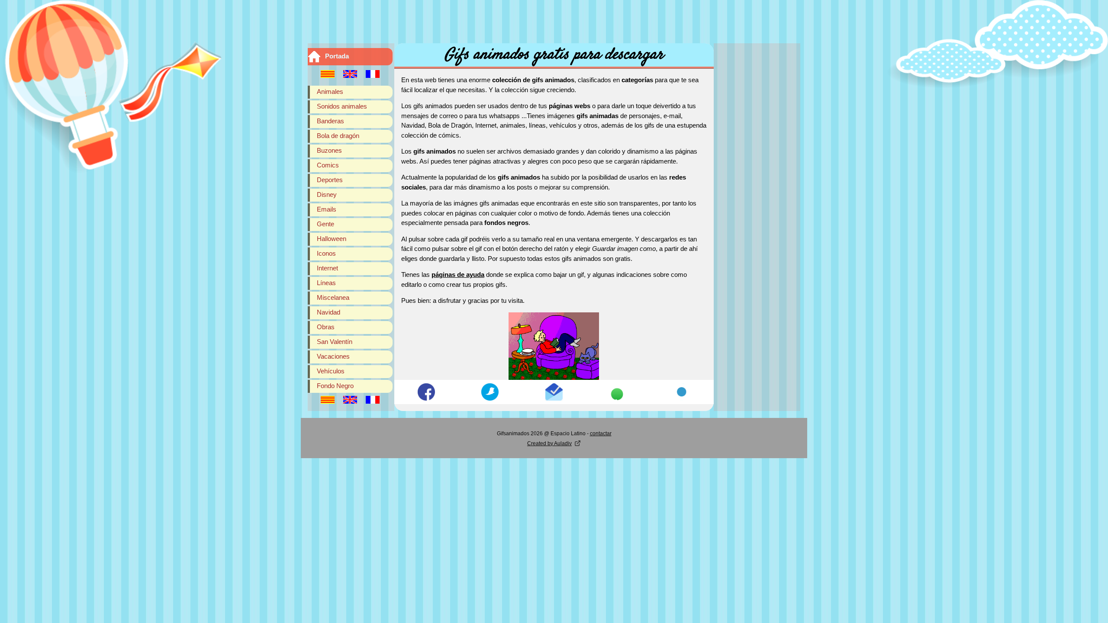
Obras (326, 327)
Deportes (330, 179)
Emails (326, 209)
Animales (330, 91)
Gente (325, 224)
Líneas (326, 282)
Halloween (331, 238)
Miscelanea (333, 297)
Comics (328, 165)
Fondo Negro (335, 385)
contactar (601, 433)
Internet (327, 268)
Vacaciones (333, 356)
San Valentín (334, 341)
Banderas (330, 121)
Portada (337, 56)
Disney (327, 194)
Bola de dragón (338, 135)
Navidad (328, 312)
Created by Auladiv (549, 443)
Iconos (326, 253)
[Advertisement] (554, 19)
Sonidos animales (342, 106)
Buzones (329, 150)
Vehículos (331, 371)
